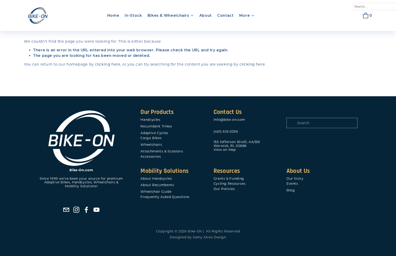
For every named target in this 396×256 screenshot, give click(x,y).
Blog (290, 190)
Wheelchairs (151, 145)
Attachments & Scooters (161, 151)
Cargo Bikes (151, 138)
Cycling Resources (230, 184)
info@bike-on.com (229, 120)
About (205, 15)
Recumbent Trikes (156, 126)
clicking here (108, 64)
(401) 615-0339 (226, 132)
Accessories (150, 157)
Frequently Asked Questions (164, 197)
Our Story (295, 179)
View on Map (225, 150)
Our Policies (224, 189)
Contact (225, 15)
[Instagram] (76, 209)
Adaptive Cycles (154, 133)
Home (113, 15)
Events (292, 184)
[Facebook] (86, 209)
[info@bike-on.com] (66, 209)
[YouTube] (96, 209)
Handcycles (150, 120)
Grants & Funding (229, 179)
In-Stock (133, 15)
